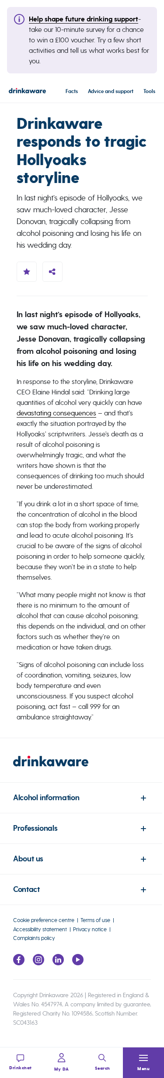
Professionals (35, 828)
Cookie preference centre (43, 920)
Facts (72, 91)
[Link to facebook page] (18, 963)
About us (28, 859)
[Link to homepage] (27, 92)
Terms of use (95, 920)
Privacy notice (90, 929)
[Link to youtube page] (78, 963)
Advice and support (110, 91)
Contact (26, 889)
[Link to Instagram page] (38, 963)
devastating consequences (56, 413)
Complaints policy (34, 938)
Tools (149, 91)
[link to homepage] (82, 769)
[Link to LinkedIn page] (58, 963)
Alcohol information (46, 797)
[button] (143, 1063)
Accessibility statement (40, 929)
